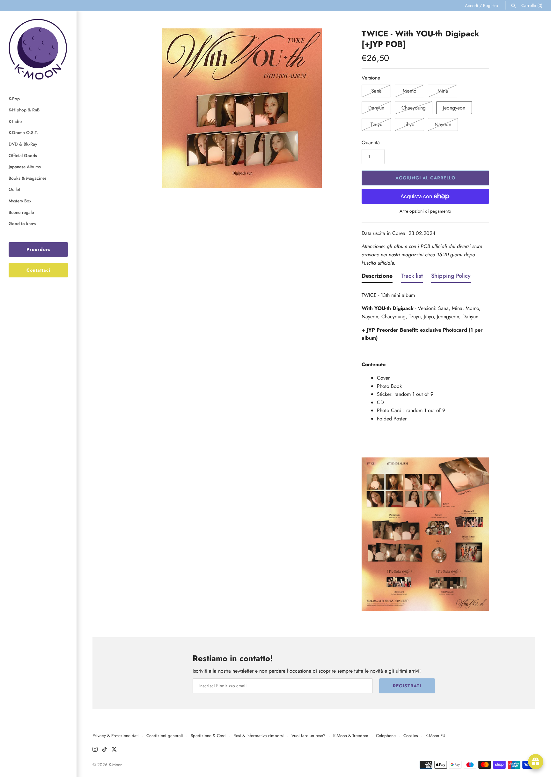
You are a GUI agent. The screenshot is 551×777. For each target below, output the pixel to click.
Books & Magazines (28, 178)
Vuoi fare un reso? (308, 735)
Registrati (407, 686)
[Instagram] (95, 750)
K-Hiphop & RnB (24, 110)
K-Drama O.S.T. (23, 132)
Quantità (371, 142)
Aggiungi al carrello (425, 178)
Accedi (471, 5)
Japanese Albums (25, 166)
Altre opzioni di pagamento (425, 211)
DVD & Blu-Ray (23, 144)
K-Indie (15, 121)
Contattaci (38, 270)
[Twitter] (114, 750)
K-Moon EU (435, 735)
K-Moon (115, 764)
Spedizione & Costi (208, 735)
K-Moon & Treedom (350, 735)
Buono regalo (21, 212)
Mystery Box (20, 201)
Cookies (410, 735)
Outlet (14, 189)
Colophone (386, 735)
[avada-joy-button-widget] (535, 761)
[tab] (377, 277)
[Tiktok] (104, 750)
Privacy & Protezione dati (115, 735)
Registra (490, 5)
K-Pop (14, 98)
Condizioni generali (164, 735)
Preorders (38, 249)
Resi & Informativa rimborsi (258, 735)
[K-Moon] (38, 49)
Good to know (22, 223)
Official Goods (23, 155)
